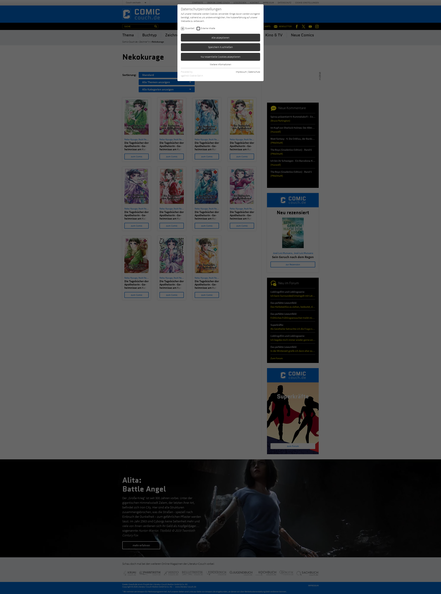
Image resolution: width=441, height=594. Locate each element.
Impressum (241, 71)
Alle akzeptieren (220, 37)
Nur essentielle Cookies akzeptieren (220, 56)
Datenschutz (254, 71)
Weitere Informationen (220, 64)
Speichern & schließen (220, 47)
